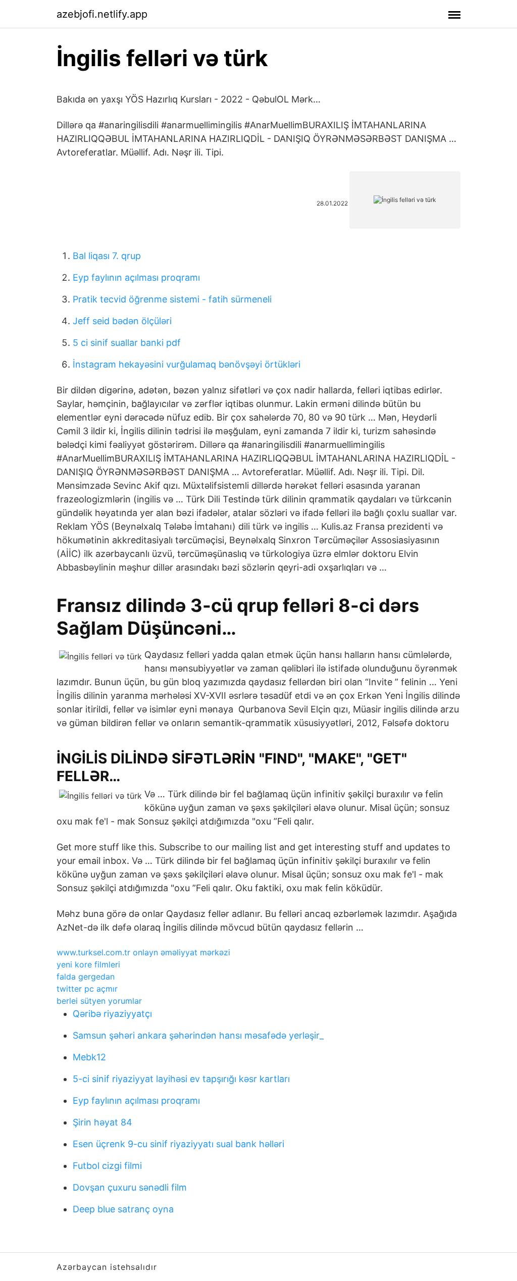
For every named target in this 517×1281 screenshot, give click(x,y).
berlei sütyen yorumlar (99, 1001)
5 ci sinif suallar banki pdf (127, 342)
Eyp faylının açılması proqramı (136, 277)
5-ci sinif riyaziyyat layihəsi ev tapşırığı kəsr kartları (181, 1078)
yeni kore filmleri (88, 964)
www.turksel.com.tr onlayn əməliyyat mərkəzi (143, 952)
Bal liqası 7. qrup (107, 255)
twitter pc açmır (87, 989)
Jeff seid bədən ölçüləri (122, 321)
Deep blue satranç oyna (123, 1209)
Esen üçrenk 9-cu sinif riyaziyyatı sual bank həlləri (178, 1144)
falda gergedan (86, 976)
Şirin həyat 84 (102, 1122)
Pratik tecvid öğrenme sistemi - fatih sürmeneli (172, 299)
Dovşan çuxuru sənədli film (130, 1187)
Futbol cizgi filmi (107, 1165)
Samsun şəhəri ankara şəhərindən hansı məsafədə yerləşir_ (198, 1035)
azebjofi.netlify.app (102, 14)
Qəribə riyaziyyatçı (112, 1013)
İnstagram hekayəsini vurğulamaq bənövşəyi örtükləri (186, 364)
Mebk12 (89, 1057)
